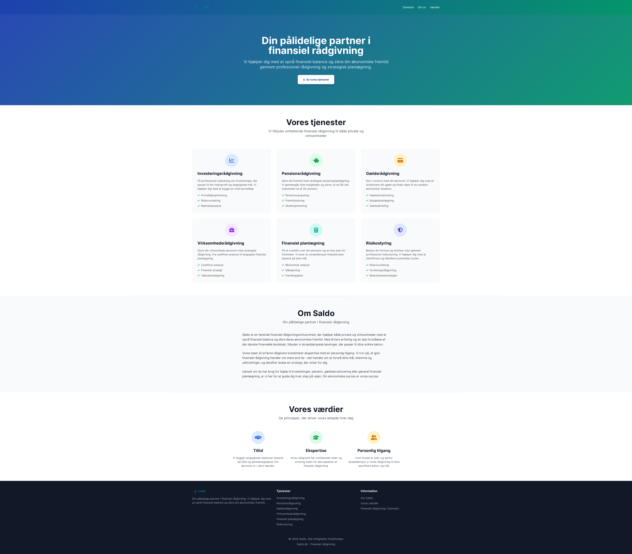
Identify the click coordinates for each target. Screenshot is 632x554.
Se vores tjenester (317, 79)
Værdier (435, 7)
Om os (422, 7)
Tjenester (408, 7)
